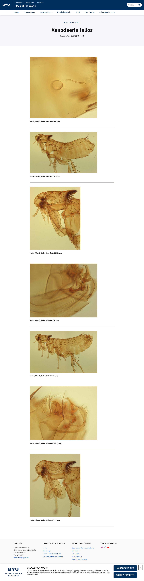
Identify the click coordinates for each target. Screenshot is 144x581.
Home (16, 12)
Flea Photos (90, 12)
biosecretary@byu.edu (21, 558)
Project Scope (29, 12)
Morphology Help (64, 12)
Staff (78, 12)
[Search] (139, 5)
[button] (140, 567)
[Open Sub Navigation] (53, 12)
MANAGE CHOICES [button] (125, 568)
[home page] (6, 5)
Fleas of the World (25, 6)
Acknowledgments (107, 12)
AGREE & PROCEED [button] (125, 575)
